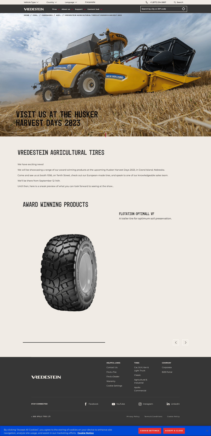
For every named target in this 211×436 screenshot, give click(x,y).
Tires (54, 9)
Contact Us (111, 367)
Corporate (90, 2)
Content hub (93, 9)
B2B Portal (167, 372)
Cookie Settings (114, 386)
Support (79, 9)
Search (180, 2)
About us (66, 9)
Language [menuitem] (70, 2)
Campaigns (47, 15)
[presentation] (176, 342)
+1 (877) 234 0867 (158, 2)
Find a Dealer (112, 376)
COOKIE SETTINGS (149, 431)
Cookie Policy (173, 416)
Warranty (110, 381)
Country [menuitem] (51, 2)
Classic (137, 375)
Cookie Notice (86, 433)
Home (26, 15)
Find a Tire (111, 372)
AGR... (58, 15)
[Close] (207, 430)
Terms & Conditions (153, 416)
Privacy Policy (133, 416)
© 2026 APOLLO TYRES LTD (40, 416)
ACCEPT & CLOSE (174, 431)
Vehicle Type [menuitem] (30, 2)
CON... (35, 15)
